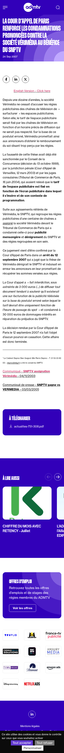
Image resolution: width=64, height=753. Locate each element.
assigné (8, 223)
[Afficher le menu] (5, 7)
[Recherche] (57, 7)
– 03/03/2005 (29, 389)
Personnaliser (33, 748)
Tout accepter (22, 743)
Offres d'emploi (20, 581)
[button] (57, 477)
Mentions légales (29, 726)
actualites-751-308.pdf (29, 426)
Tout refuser (45, 743)
